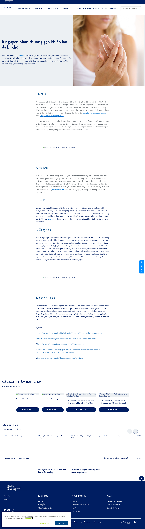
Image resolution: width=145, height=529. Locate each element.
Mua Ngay (27, 410)
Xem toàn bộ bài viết (11, 429)
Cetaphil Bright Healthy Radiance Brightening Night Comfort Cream (81, 401)
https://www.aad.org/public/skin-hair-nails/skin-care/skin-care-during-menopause (70, 333)
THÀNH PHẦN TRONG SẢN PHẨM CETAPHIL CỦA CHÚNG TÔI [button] (96, 9)
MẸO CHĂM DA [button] (53, 9)
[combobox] (131, 8)
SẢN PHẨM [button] (38, 9)
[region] (36, 519)
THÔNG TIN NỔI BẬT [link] (23, 9)
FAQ (74, 508)
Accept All (61, 523)
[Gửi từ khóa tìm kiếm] (138, 8)
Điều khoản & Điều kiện (114, 501)
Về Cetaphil (76, 511)
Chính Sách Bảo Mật (113, 505)
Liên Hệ (74, 501)
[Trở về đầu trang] (141, 478)
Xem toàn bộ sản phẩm (11, 386)
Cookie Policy (28, 518)
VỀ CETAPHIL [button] (67, 9)
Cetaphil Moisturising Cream (53, 398)
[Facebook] (5, 510)
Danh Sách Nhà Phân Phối (80, 505)
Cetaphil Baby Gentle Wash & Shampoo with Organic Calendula (113, 401)
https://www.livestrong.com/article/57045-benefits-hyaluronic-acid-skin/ (66, 339)
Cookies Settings (44, 523)
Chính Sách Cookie (113, 508)
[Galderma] (129, 522)
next (135, 433)
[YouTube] (8, 510)
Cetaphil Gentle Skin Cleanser (27, 398)
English (6, 499)
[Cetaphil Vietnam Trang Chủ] (8, 8)
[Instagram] (12, 510)
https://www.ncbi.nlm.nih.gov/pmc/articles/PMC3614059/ (60, 344)
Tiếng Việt (7, 496)
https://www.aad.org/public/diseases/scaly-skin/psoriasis (60, 358)
